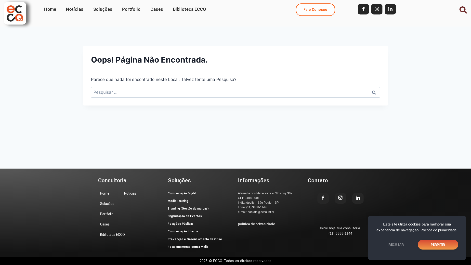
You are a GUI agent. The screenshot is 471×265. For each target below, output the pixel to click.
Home (50, 9)
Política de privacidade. (439, 230)
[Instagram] (376, 9)
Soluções (102, 9)
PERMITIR (438, 244)
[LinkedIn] (390, 9)
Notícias (74, 9)
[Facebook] (363, 9)
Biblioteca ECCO (189, 9)
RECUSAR (396, 244)
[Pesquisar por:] (235, 92)
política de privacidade (256, 224)
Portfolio (131, 9)
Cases (156, 9)
